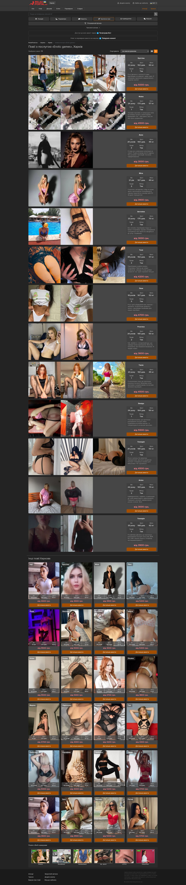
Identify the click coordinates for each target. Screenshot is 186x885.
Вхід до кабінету (50, 880)
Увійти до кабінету (141, 3)
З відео (80, 9)
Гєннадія (141, 442)
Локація (40, 19)
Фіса (97, 564)
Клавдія (98, 705)
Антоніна (141, 212)
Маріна (32, 705)
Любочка (33, 752)
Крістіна (65, 564)
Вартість (84, 19)
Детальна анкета (141, 89)
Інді (31, 564)
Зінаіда (141, 403)
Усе (33, 9)
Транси (153, 9)
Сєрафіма (66, 752)
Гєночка (98, 799)
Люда (130, 752)
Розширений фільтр (94, 23)
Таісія (141, 365)
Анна (141, 135)
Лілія (32, 611)
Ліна (129, 564)
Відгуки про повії (34, 880)
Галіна (65, 658)
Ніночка (65, 611)
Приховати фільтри (92, 28)
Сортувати (114, 51)
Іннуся (130, 611)
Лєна (141, 288)
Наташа (98, 658)
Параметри (62, 19)
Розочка (141, 327)
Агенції (144, 9)
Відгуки (149, 19)
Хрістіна (141, 58)
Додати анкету (125, 3)
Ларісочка (66, 705)
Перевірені (69, 9)
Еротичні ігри (105, 19)
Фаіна (141, 96)
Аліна (141, 480)
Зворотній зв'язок (51, 874)
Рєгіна (130, 799)
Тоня (141, 250)
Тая (129, 705)
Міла (141, 173)
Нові (40, 9)
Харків (52, 3)
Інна (64, 799)
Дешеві (49, 9)
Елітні (58, 9)
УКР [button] (153, 3)
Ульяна (131, 658)
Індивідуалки (126, 19)
